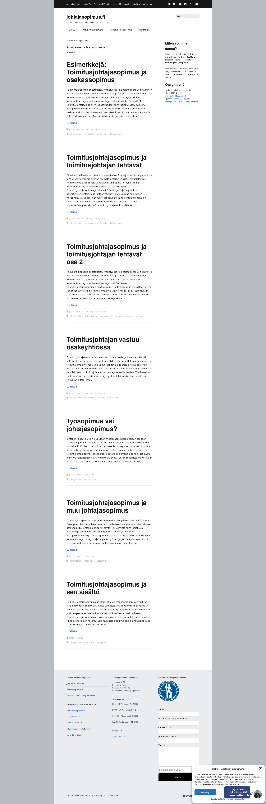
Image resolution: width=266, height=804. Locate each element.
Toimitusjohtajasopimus (121, 29)
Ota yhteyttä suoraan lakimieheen (182, 101)
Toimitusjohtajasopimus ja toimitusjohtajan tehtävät (106, 160)
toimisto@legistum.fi (120, 4)
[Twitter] (174, 4)
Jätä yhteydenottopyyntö (142, 4)
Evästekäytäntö (218, 799)
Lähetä (177, 777)
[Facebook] (169, 4)
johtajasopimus (76, 129)
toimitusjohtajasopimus (95, 129)
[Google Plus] (179, 4)
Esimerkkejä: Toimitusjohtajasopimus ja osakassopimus (106, 71)
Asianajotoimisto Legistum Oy (80, 695)
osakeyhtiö (90, 397)
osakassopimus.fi (74, 689)
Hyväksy (205, 792)
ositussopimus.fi (74, 722)
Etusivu (72, 29)
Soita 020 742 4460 (101, 4)
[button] (260, 768)
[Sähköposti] (197, 4)
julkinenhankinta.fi (75, 683)
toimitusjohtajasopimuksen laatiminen (102, 316)
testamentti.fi (73, 716)
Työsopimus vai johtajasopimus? (91, 424)
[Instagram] (190, 4)
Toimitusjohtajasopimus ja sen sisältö (106, 587)
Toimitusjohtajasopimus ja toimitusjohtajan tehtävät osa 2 (106, 254)
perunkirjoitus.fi (74, 735)
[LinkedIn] (185, 4)
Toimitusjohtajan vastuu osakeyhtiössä (102, 343)
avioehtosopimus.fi (75, 710)
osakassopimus (92, 134)
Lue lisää (71, 123)
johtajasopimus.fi (85, 16)
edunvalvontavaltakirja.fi (78, 729)
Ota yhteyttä (144, 29)
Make (76, 795)
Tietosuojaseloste (121, 736)
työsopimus (90, 474)
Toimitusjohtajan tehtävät (91, 29)
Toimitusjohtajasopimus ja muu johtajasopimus (106, 506)
